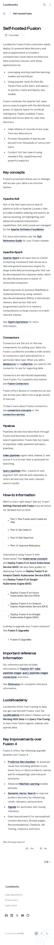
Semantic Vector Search (22, 793)
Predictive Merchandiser (22, 762)
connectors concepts (19, 410)
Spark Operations (18, 322)
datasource (9, 364)
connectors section (14, 414)
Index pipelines (11, 455)
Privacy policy (11, 900)
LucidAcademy (11, 715)
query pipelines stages (35, 673)
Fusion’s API (27, 668)
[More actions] (50, 5)
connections (10, 677)
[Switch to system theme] (36, 933)
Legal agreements (13, 895)
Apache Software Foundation (27, 229)
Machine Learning (29, 783)
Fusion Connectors (18, 383)
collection (27, 364)
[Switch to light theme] (42, 933)
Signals (12, 807)
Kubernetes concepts (35, 558)
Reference (14, 684)
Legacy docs (11, 905)
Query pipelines (12, 470)
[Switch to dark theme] (47, 933)
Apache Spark (11, 258)
